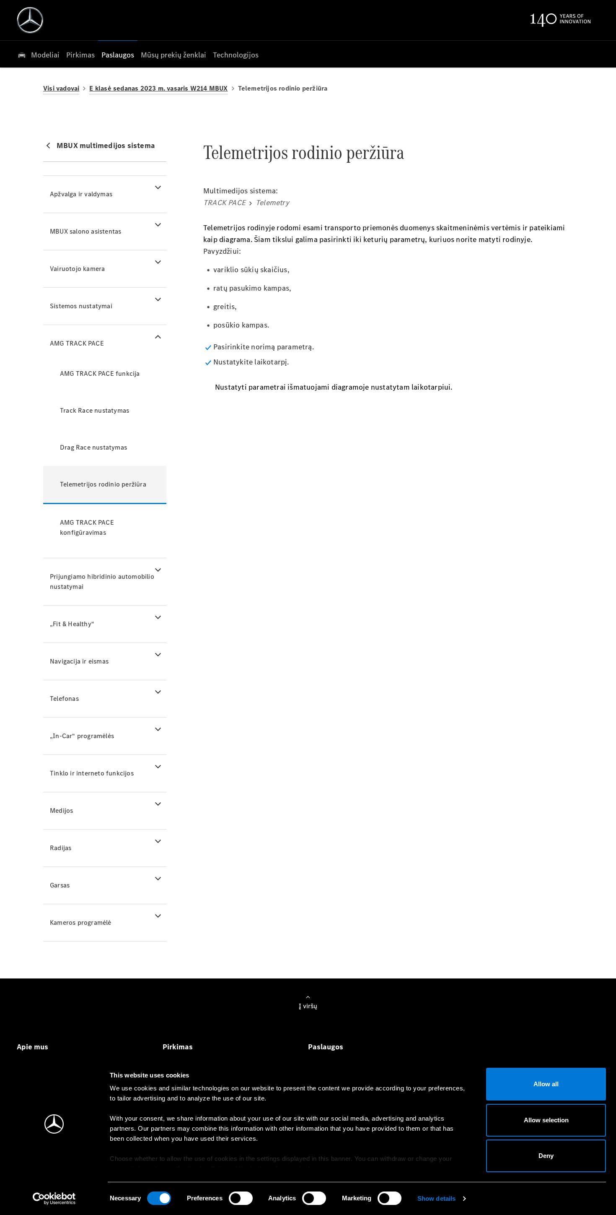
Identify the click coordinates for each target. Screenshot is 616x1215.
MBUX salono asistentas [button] (85, 231)
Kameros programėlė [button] (80, 922)
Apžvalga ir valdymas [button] (81, 194)
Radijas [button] (60, 847)
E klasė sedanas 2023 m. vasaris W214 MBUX (158, 88)
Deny (546, 1155)
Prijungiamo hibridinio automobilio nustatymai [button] (102, 581)
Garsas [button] (60, 885)
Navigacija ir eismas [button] (79, 661)
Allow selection (546, 1120)
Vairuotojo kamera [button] (77, 268)
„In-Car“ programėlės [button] (82, 735)
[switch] (241, 1198)
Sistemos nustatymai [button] (81, 306)
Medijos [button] (61, 810)
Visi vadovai (61, 88)
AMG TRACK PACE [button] (77, 343)
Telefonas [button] (64, 698)
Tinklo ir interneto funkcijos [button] (92, 773)
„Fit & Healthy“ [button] (72, 623)
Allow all (546, 1084)
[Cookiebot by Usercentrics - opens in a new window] (54, 1198)
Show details (436, 1198)
